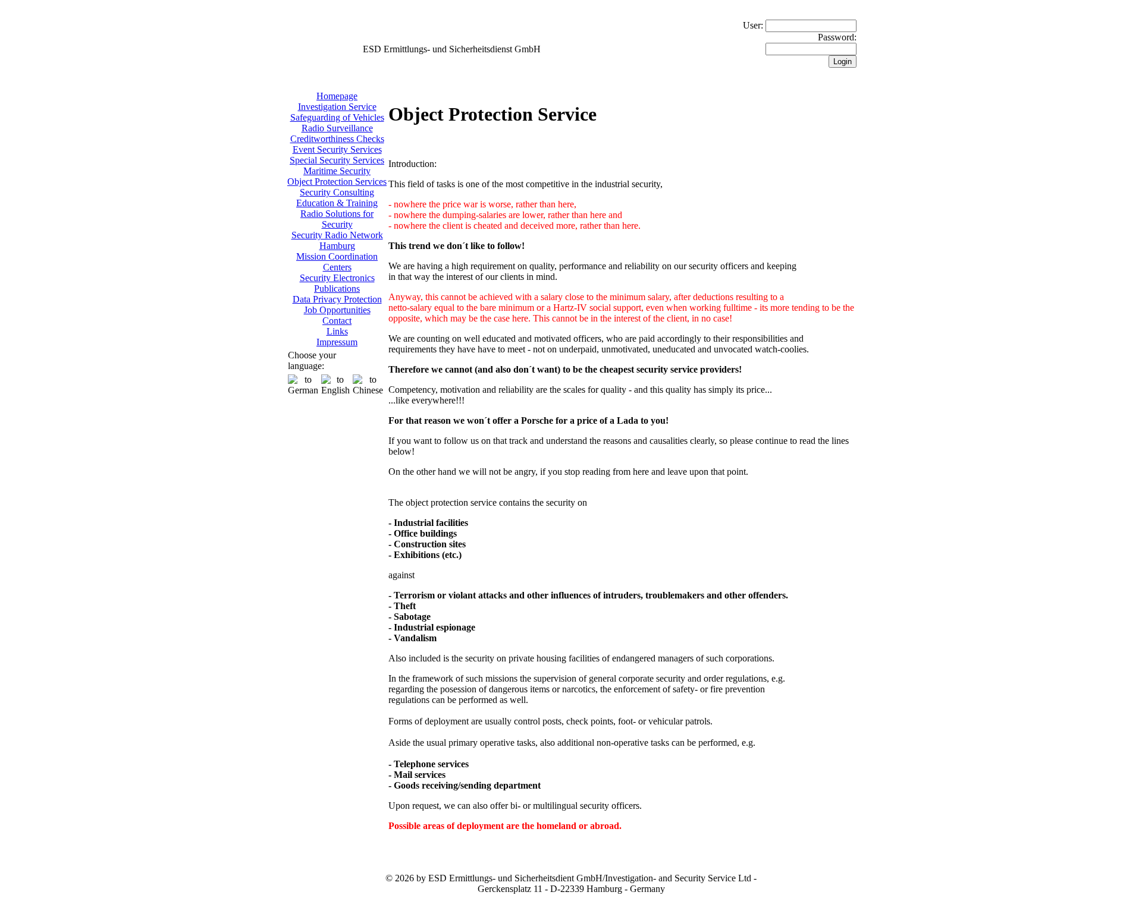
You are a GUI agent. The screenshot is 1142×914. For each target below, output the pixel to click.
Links (337, 331)
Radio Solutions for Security (337, 219)
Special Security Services (337, 160)
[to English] (335, 385)
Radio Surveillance (337, 128)
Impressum (336, 342)
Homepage (336, 96)
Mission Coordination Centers (337, 261)
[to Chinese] (368, 385)
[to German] (303, 385)
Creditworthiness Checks (337, 139)
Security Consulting (337, 192)
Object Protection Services (337, 182)
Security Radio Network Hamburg (337, 240)
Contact (337, 321)
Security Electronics (337, 278)
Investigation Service (337, 107)
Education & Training (337, 203)
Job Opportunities (337, 310)
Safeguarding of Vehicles (337, 117)
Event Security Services (337, 149)
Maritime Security (337, 171)
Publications (337, 288)
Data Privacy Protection (337, 299)
